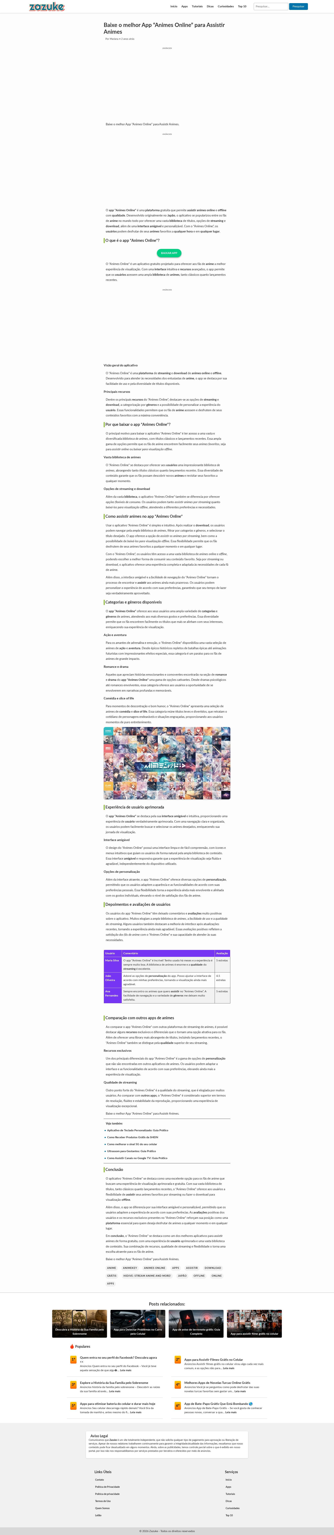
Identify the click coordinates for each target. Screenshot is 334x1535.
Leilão (98, 1515)
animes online (154, 1268)
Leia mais (125, 1370)
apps (175, 1268)
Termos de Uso (103, 1501)
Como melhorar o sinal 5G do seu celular (132, 1144)
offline (199, 1276)
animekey (130, 1268)
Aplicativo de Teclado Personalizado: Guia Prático (137, 1130)
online (217, 1276)
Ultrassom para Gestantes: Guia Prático (131, 1151)
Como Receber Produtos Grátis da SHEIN (132, 1137)
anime (111, 1268)
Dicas (210, 6)
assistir (192, 1268)
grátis (112, 1276)
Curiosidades (226, 6)
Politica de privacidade (107, 1494)
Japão (182, 1276)
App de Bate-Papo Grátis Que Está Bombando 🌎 (218, 1404)
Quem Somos (102, 1508)
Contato (99, 1480)
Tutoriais (197, 6)
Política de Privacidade (107, 1487)
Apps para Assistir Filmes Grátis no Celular (213, 1359)
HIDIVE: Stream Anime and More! (147, 1276)
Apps (184, 6)
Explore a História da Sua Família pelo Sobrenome (114, 1383)
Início (173, 6)
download (213, 1268)
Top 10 (242, 6)
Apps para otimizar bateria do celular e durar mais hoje (117, 1404)
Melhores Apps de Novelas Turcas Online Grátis (217, 1383)
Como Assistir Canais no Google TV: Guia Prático (137, 1158)
